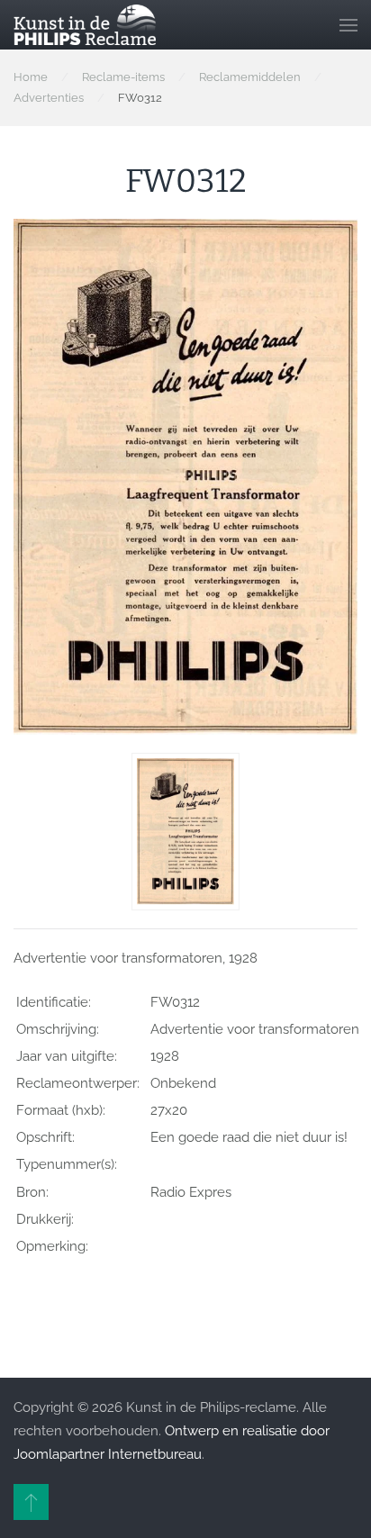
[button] (348, 25)
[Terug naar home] (85, 25)
